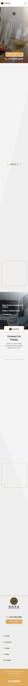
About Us (5, 85)
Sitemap (18, 673)
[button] (14, 58)
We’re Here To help (10, 82)
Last (14, 184)
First (14, 180)
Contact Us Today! (8, 92)
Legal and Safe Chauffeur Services (14, 110)
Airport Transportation (11, 108)
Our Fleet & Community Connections (15, 116)
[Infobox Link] (14, 636)
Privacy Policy (11, 673)
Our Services (6, 95)
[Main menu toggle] (25, 3)
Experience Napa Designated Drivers (13, 113)
